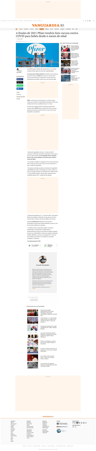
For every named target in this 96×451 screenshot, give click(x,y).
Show (51, 29)
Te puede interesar (34, 299)
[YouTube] (89, 20)
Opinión (47, 29)
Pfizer (18, 98)
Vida (73, 29)
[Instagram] (87, 20)
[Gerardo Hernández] (43, 259)
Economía (68, 29)
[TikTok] (91, 20)
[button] (16, 29)
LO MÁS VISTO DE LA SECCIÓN (69, 43)
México (36, 29)
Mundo (41, 29)
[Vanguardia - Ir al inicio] (48, 25)
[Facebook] (83, 20)
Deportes (56, 29)
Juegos (20, 29)
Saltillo (32, 29)
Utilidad (62, 29)
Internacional (19, 41)
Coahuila (26, 29)
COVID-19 (19, 94)
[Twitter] (85, 20)
